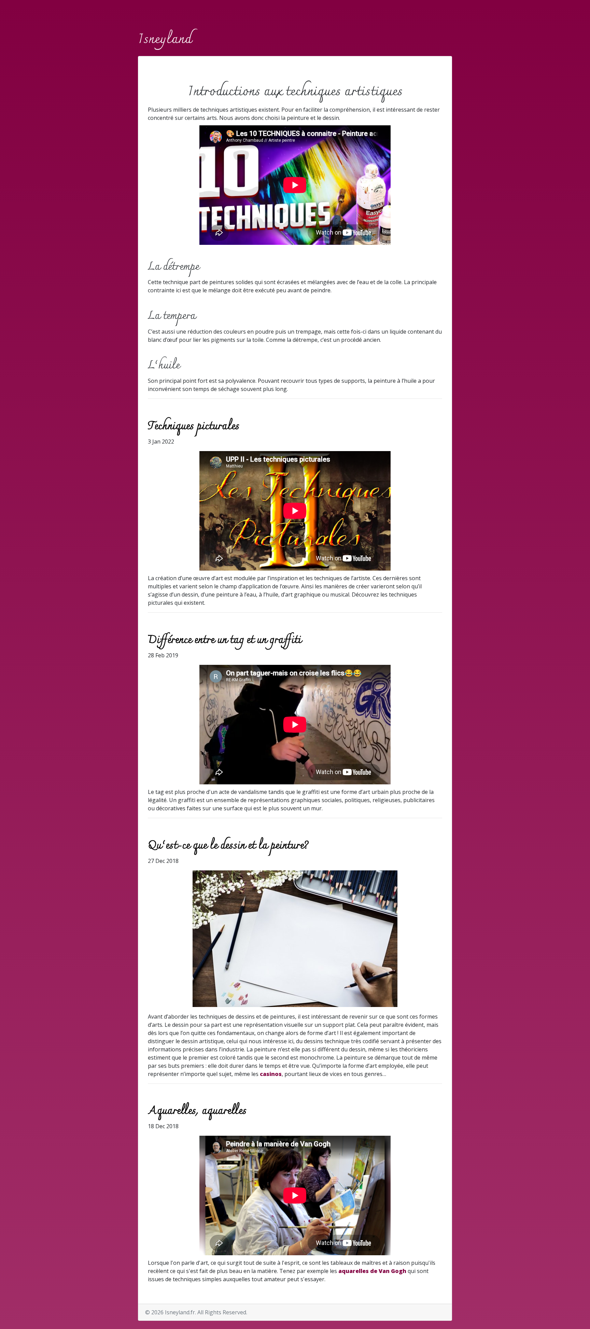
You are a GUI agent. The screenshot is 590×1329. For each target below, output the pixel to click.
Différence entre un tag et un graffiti (224, 640)
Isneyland (164, 40)
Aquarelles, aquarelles (197, 1111)
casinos (271, 1074)
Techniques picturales (193, 426)
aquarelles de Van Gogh (372, 1271)
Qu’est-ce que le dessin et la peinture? (228, 846)
